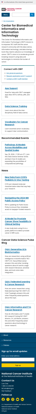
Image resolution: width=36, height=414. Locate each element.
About (5, 335)
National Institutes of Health (10, 407)
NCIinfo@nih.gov (8, 388)
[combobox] (21, 15)
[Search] (32, 15)
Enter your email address (10, 356)
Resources (7, 340)
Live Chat (5, 383)
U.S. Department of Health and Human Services (16, 404)
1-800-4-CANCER (8, 386)
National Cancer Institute (9, 409)
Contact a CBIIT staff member (17, 79)
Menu (5, 15)
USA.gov (4, 411)
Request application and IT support (19, 76)
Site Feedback (6, 391)
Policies (6, 345)
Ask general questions (14, 73)
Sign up (18, 365)
